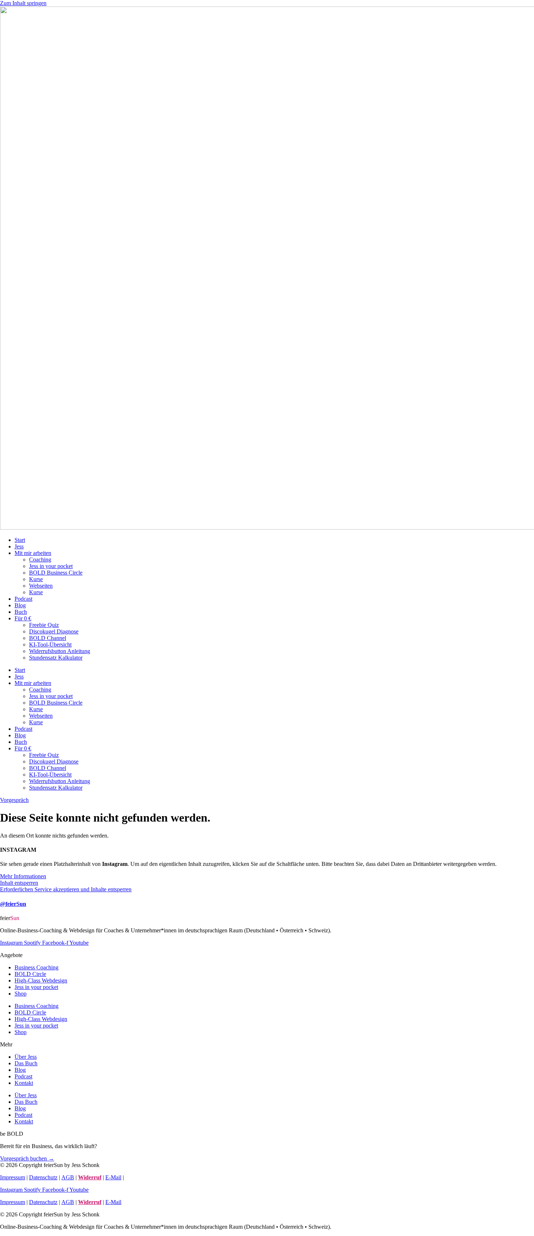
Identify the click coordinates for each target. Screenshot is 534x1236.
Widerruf (89, 1177)
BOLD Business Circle (55, 573)
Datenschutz (43, 1177)
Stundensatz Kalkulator (55, 658)
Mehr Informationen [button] (23, 876)
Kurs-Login (138, 1177)
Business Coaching (36, 967)
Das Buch (26, 1063)
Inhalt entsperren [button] (19, 883)
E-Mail (113, 1177)
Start (20, 540)
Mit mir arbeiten (33, 553)
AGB (67, 1177)
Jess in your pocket (51, 566)
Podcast (23, 599)
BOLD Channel (47, 638)
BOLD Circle (30, 974)
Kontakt (24, 1083)
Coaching (40, 559)
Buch (21, 612)
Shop (21, 993)
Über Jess (26, 1057)
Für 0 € (23, 618)
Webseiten (41, 586)
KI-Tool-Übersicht (50, 644)
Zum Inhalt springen (23, 3)
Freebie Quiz (44, 625)
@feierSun (13, 904)
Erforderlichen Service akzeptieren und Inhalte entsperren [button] (66, 889)
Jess (19, 546)
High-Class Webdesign (41, 980)
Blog (20, 605)
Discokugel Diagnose (53, 631)
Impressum (12, 1177)
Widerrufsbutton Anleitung (59, 651)
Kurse (36, 579)
